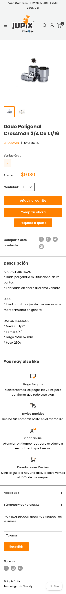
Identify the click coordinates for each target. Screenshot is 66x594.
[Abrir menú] (5, 25)
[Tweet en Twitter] (55, 239)
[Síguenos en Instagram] (13, 568)
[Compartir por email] (41, 246)
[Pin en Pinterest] (48, 239)
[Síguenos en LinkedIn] (20, 568)
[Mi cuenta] (52, 25)
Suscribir (16, 546)
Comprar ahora (33, 212)
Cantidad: (11, 187)
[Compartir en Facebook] (41, 239)
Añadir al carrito (33, 200)
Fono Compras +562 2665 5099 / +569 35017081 (33, 5)
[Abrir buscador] (45, 25)
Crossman (11, 143)
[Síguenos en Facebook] (6, 568)
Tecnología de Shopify (18, 586)
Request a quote (33, 223)
